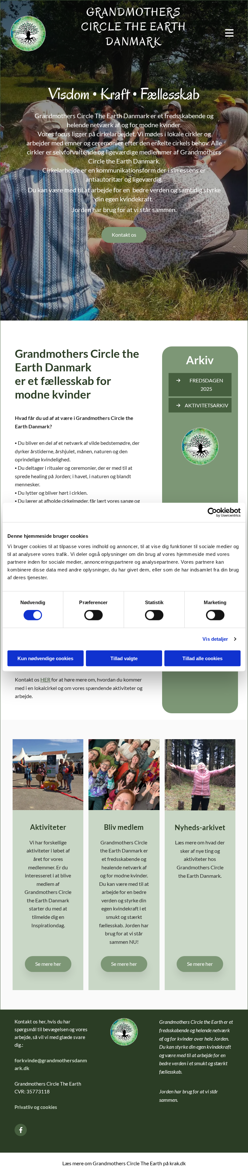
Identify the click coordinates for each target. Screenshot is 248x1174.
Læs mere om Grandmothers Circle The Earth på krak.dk (124, 1163)
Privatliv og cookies (36, 1107)
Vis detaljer (215, 639)
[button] (124, 235)
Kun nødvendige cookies (45, 658)
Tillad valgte (124, 658)
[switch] (93, 615)
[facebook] (21, 1130)
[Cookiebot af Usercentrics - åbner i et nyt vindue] (212, 512)
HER (45, 679)
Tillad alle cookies (202, 658)
